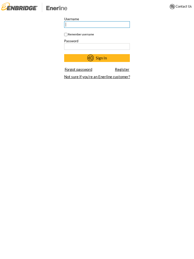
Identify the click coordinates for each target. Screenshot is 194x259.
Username (71, 19)
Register (122, 69)
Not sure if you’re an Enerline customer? (97, 76)
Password (71, 41)
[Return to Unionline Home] (34, 7)
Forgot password (78, 69)
